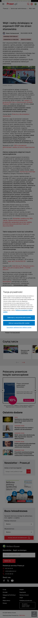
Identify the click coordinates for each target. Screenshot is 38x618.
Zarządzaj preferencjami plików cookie (19, 327)
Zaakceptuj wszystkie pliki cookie (19, 318)
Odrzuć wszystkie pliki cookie (19, 323)
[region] (19, 309)
